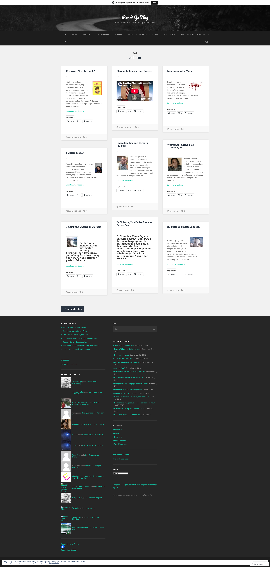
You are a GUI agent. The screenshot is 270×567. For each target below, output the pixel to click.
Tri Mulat (75, 508)
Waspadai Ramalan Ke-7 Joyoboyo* (181, 146)
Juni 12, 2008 (123, 290)
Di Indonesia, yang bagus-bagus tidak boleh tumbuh (134, 403)
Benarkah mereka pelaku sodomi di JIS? (130, 409)
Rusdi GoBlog (135, 17)
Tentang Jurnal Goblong (193, 35)
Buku (66, 42)
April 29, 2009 (124, 207)
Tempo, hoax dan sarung (124, 345)
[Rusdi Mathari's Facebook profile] (63, 548)
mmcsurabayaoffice (80, 528)
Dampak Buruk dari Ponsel (92, 445)
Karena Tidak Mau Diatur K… (93, 435)
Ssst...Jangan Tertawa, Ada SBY (75, 335)
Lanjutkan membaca (75, 111)
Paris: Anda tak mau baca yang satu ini (129, 372)
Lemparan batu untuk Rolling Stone (76, 349)
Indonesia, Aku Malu (179, 70)
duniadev (76, 424)
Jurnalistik (103, 35)
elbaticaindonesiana (80, 476)
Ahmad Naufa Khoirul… (81, 486)
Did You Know (70, 35)
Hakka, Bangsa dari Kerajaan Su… (88, 414)
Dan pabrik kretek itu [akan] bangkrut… (129, 378)
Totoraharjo (77, 382)
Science (143, 35)
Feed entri (118, 437)
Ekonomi (87, 35)
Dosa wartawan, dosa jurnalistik (75, 342)
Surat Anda (169, 35)
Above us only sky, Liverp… (94, 424)
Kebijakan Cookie (54, 563)
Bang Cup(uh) (77, 498)
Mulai (154, 2)
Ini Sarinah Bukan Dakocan (183, 226)
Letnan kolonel (89, 508)
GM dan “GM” (119, 368)
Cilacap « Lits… (78, 392)
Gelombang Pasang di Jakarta (83, 226)
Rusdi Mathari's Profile (70, 544)
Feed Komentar (120, 440)
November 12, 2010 (126, 127)
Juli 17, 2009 (174, 129)
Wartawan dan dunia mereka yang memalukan (81, 345)
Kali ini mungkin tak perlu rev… (85, 403)
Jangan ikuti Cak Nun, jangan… (126, 393)
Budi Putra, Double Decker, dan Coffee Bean (135, 224)
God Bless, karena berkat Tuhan (75, 331)
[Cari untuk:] (135, 329)
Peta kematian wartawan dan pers (127, 362)
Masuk (116, 433)
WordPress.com (120, 444)
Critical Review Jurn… (80, 402)
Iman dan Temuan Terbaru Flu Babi (132, 144)
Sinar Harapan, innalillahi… (124, 358)
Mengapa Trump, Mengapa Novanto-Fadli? (131, 384)
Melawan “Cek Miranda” (80, 70)
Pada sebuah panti (95, 498)
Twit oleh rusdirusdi (69, 364)
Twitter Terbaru (121, 455)
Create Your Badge (68, 550)
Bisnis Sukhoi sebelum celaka (74, 327)
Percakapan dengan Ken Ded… (86, 466)
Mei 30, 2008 (72, 292)
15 (184, 290)
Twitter (65, 360)
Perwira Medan (75, 152)
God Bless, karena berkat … (85, 456)
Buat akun (118, 430)
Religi (131, 35)
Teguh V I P (76, 517)
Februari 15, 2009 (74, 211)
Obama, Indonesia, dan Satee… (134, 70)
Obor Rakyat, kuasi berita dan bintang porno (80, 338)
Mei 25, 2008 (174, 290)
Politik (118, 35)
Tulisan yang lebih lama (73, 309)
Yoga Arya (76, 455)
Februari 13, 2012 (74, 137)
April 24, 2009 (174, 211)
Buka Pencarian (207, 41)
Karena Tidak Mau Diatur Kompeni (127, 349)
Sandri (75, 435)
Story (155, 35)
